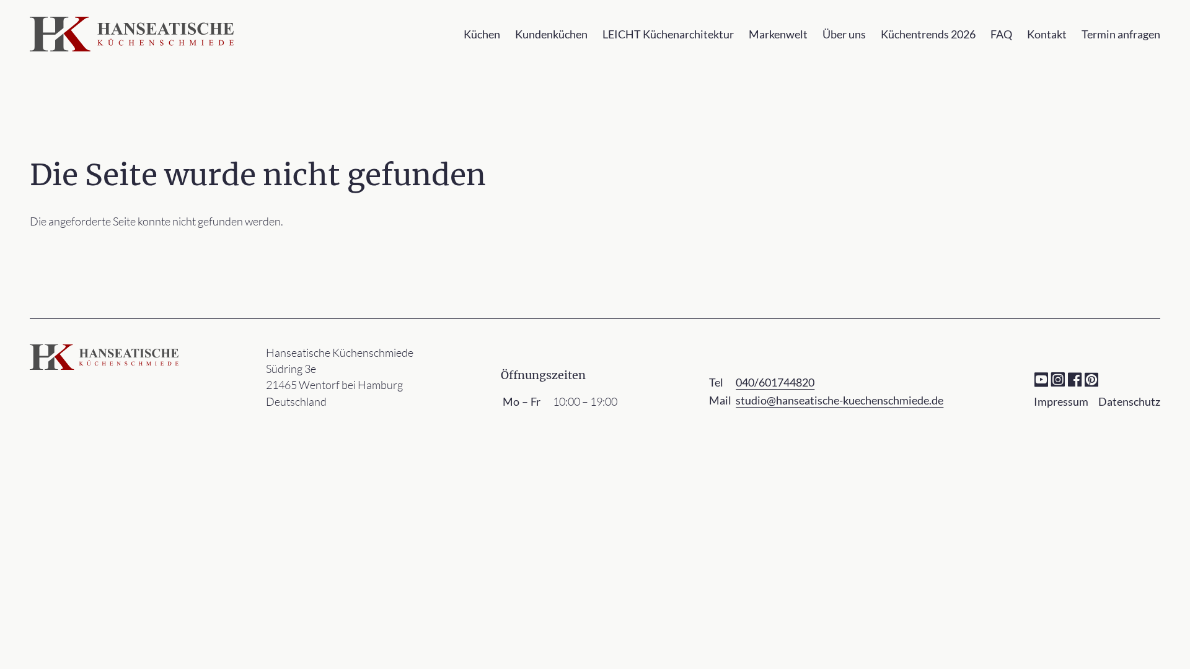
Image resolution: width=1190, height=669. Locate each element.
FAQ (1001, 34)
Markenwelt (778, 34)
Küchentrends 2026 (928, 34)
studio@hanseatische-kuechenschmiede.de (839, 400)
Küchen (482, 34)
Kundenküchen (551, 34)
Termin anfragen (1121, 34)
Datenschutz (1129, 401)
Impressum (1061, 401)
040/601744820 (775, 382)
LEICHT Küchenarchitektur (668, 34)
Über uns (844, 34)
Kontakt (1047, 34)
